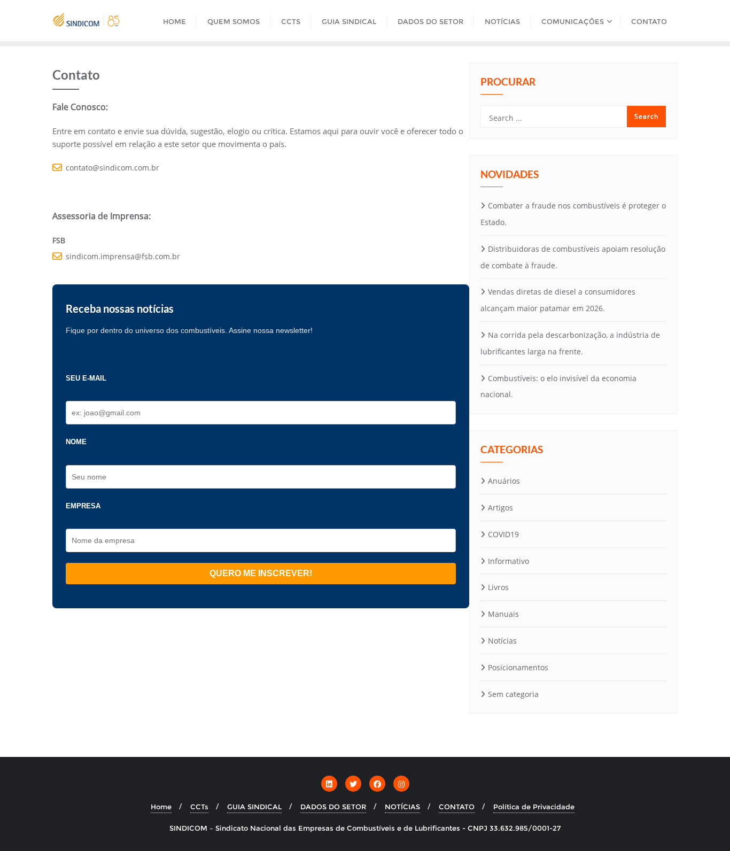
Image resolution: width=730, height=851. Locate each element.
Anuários (504, 481)
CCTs (199, 806)
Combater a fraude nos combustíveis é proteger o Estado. (573, 213)
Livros (498, 587)
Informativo (508, 561)
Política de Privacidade (533, 806)
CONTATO (457, 806)
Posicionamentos (518, 667)
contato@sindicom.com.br (112, 168)
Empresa (83, 506)
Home (161, 806)
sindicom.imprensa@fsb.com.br (123, 256)
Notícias (502, 641)
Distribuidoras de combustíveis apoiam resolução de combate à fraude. (572, 257)
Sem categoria (513, 694)
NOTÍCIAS (402, 806)
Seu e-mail (86, 378)
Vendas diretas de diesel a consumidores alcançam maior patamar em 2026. (557, 300)
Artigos (500, 507)
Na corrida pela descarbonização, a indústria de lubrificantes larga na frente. (570, 343)
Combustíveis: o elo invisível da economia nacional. (558, 386)
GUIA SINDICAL (254, 806)
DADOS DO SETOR (333, 806)
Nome (76, 442)
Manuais (503, 614)
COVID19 (503, 534)
